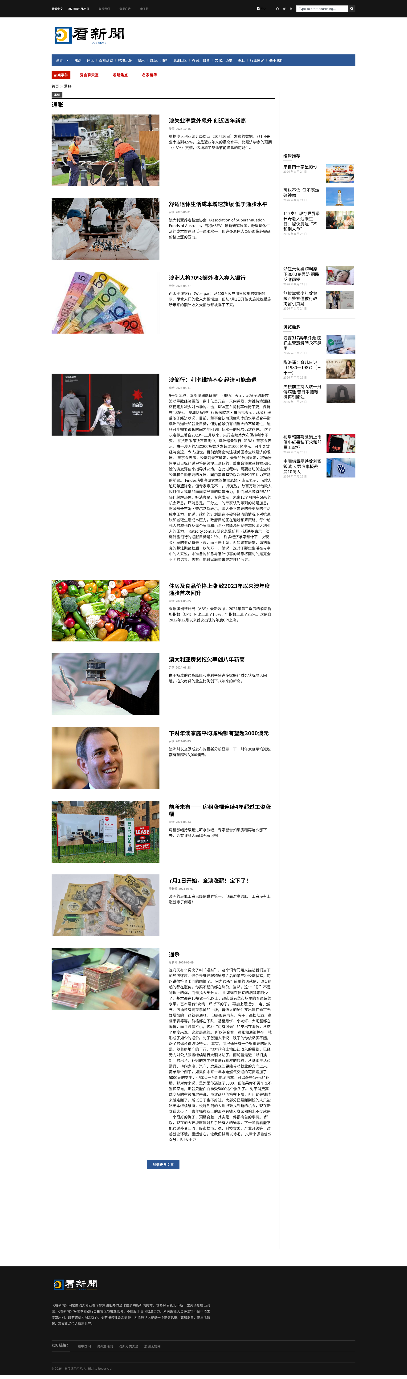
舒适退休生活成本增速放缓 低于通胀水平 (218, 204)
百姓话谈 (106, 60)
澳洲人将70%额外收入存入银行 (207, 277)
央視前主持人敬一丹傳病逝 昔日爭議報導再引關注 (302, 391)
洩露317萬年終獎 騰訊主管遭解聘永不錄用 (302, 343)
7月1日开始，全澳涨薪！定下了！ (210, 880)
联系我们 (104, 9)
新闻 (59, 60)
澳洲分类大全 (128, 1346)
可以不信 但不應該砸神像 (301, 192)
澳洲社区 (180, 60)
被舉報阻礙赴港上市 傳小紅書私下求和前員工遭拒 (302, 442)
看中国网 (84, 1346)
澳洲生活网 (105, 1346)
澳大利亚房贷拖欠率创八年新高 (207, 659)
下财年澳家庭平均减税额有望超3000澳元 (219, 733)
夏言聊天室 (89, 74)
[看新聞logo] (89, 44)
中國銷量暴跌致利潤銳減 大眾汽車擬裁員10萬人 (302, 466)
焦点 (77, 60)
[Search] (351, 8)
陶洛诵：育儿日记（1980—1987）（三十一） (302, 367)
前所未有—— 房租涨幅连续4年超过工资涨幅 (220, 810)
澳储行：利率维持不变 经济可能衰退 (213, 379)
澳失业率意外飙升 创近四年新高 (207, 120)
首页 (55, 86)
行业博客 (257, 60)
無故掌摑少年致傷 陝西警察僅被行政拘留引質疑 (300, 298)
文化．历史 (223, 60)
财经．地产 (158, 60)
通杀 (174, 954)
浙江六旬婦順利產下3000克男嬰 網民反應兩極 (301, 274)
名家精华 (149, 74)
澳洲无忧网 (152, 1346)
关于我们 (276, 60)
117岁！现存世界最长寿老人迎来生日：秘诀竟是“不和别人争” (301, 221)
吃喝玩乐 (125, 60)
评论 (90, 60)
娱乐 (141, 60)
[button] (163, 1164)
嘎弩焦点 (120, 74)
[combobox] (322, 8)
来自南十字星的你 (300, 166)
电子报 (144, 9)
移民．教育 (201, 60)
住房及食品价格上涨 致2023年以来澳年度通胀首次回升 (219, 589)
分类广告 (125, 9)
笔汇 (241, 60)
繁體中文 (57, 9)
